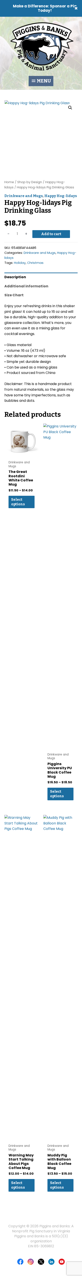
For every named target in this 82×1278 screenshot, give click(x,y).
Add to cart (51, 234)
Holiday (20, 263)
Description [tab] (15, 277)
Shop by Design (29, 182)
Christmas (35, 263)
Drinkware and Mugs (23, 196)
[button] (70, 108)
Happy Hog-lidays (60, 196)
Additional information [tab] (26, 286)
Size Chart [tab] (14, 295)
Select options (18, 501)
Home (9, 182)
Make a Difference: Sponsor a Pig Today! (45, 8)
